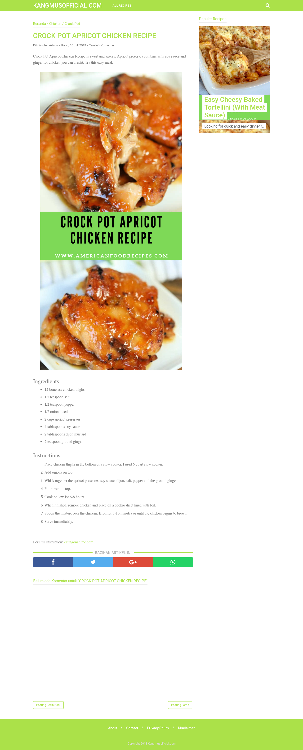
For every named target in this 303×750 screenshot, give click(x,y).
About (112, 728)
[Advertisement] (234, 230)
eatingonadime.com (78, 541)
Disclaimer (186, 728)
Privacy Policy (158, 728)
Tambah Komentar (101, 45)
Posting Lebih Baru (48, 705)
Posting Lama (180, 705)
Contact (132, 728)
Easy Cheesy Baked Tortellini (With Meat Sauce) (234, 107)
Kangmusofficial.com (67, 5)
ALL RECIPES (122, 5)
